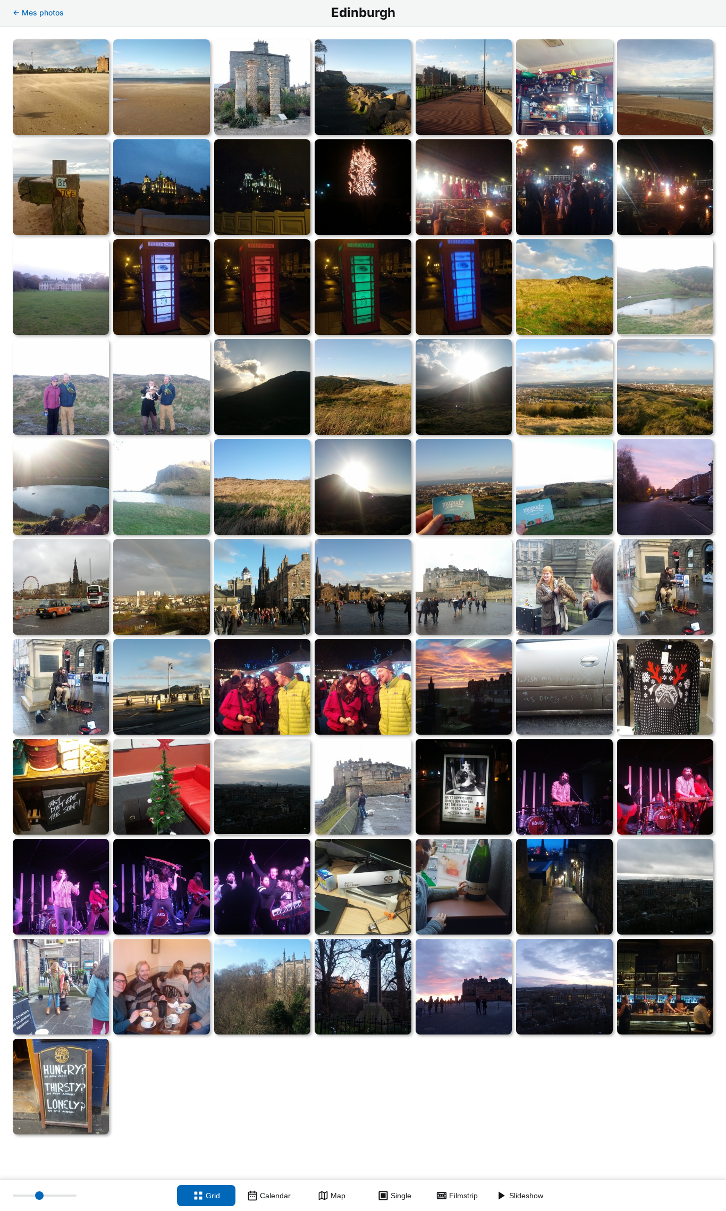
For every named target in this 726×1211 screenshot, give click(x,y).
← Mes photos (38, 12)
